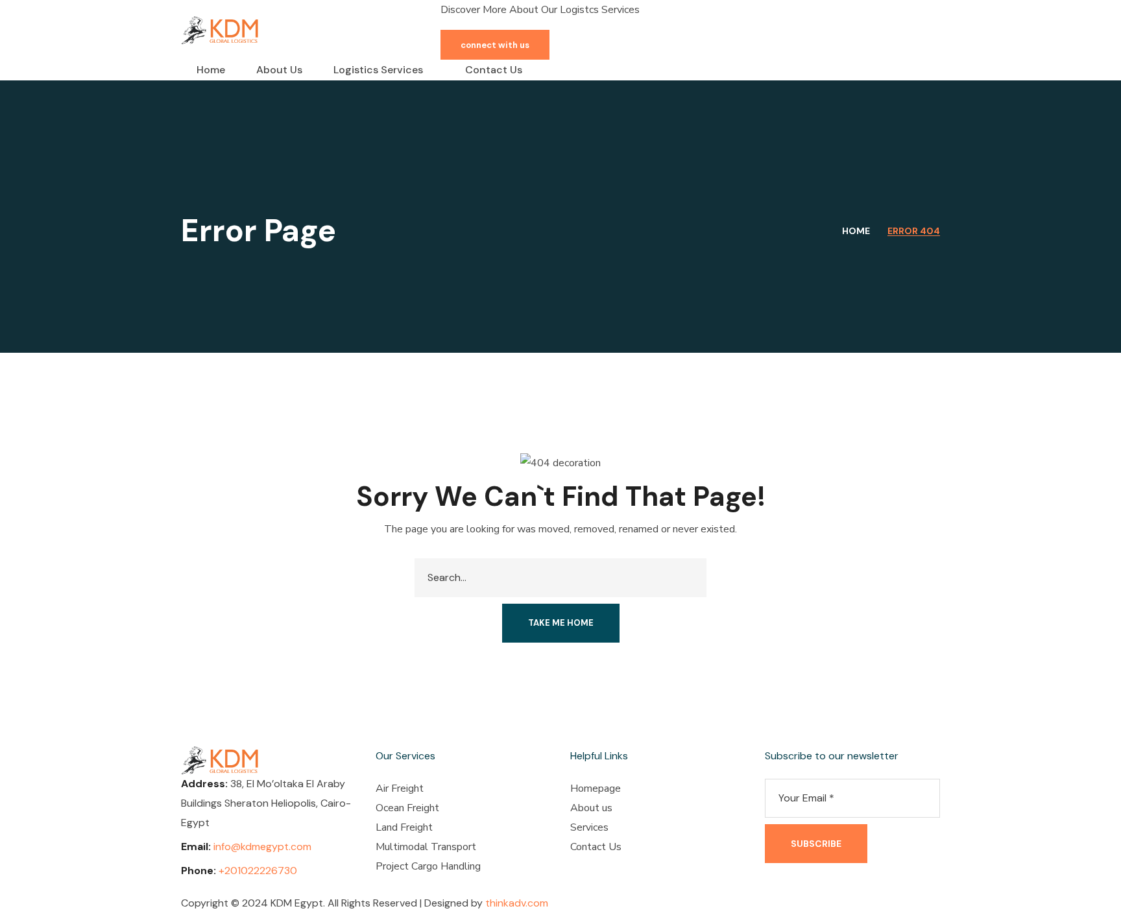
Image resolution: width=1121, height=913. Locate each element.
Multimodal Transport (426, 847)
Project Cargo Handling (428, 866)
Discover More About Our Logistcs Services (540, 10)
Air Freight (400, 788)
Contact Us (595, 847)
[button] (494, 45)
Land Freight (404, 827)
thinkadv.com (516, 903)
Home (856, 231)
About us (591, 808)
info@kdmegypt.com (262, 846)
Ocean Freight (407, 808)
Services (589, 827)
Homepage (595, 788)
